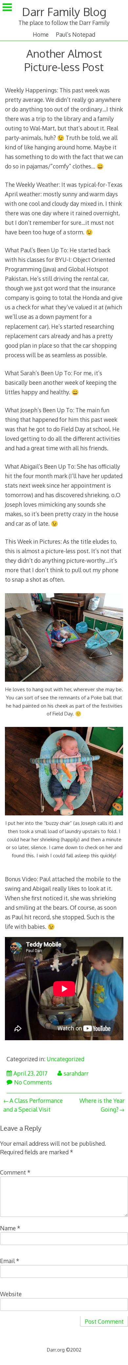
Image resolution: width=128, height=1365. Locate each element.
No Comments (33, 1082)
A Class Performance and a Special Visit (33, 1105)
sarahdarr (76, 1073)
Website (11, 1293)
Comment (15, 1172)
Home (41, 34)
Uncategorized (65, 1059)
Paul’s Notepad (75, 34)
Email (9, 1260)
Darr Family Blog (64, 12)
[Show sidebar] (7, 8)
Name (10, 1228)
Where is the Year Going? (102, 1105)
